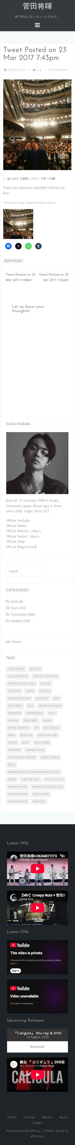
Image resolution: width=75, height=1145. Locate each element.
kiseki (11, 735)
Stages (37, 1122)
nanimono (14, 750)
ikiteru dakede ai (18, 727)
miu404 (12, 742)
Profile (12, 1117)
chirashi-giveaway (19, 698)
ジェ (39, 69)
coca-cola (42, 698)
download (14, 713)
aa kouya (35, 668)
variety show (41, 794)
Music (37, 531)
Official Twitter (16, 536)
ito (36, 727)
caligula (44, 691)
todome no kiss (17, 786)
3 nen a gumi (16, 668)
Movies (47, 1117)
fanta (51, 713)
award (30, 691)
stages (12, 779)
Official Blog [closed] (21, 547)
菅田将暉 (37, 6)
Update (16, 621)
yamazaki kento (17, 801)
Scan (14, 608)
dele (30, 705)
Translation (60, 69)
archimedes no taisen (21, 683)
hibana (47, 720)
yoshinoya (39, 801)
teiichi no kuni (13, 260)
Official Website (17, 531)
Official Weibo (16, 526)
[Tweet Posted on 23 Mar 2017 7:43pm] (37, 124)
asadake (45, 683)
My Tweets (13, 642)
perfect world (50, 757)
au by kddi (14, 691)
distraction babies (50, 705)
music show (42, 742)
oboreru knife (35, 750)
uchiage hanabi (18, 794)
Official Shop (15, 541)
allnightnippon (18, 676)
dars (56, 698)
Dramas (29, 1117)
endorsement (34, 713)
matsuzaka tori (47, 735)
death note (15, 705)
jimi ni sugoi (51, 727)
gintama (13, 720)
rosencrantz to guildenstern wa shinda (33, 772)
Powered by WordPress (23, 1131)
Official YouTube (18, 520)
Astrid (60, 1131)
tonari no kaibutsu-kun (47, 786)
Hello (14, 601)
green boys (30, 720)
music (25, 742)
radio (11, 764)
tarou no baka (30, 779)
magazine (26, 735)
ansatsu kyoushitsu (45, 676)
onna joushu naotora (22, 757)
